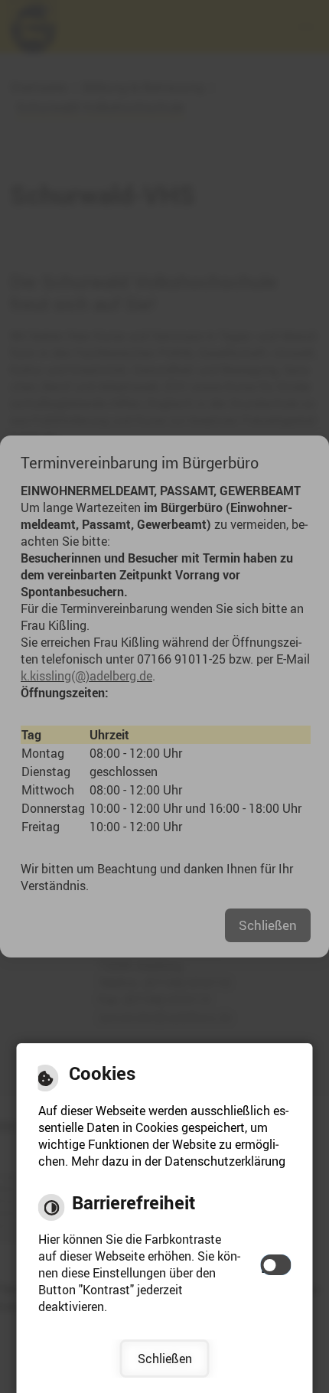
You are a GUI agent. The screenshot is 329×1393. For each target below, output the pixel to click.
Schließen (165, 1358)
